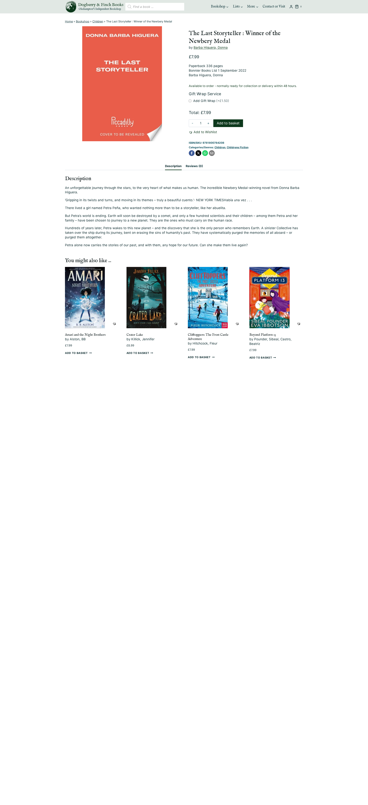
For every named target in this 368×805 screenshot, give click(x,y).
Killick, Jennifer (142, 339)
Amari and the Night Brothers (85, 335)
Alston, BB (78, 339)
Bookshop (82, 21)
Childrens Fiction (237, 147)
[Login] (291, 7)
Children (97, 21)
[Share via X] (198, 153)
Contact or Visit (274, 6)
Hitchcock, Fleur (205, 343)
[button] (203, 132)
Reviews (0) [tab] (194, 166)
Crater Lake (135, 335)
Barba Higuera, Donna (211, 47)
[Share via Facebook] (192, 153)
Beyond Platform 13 (262, 335)
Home (69, 21)
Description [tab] (173, 166)
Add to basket (228, 123)
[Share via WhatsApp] (205, 153)
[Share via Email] (212, 153)
